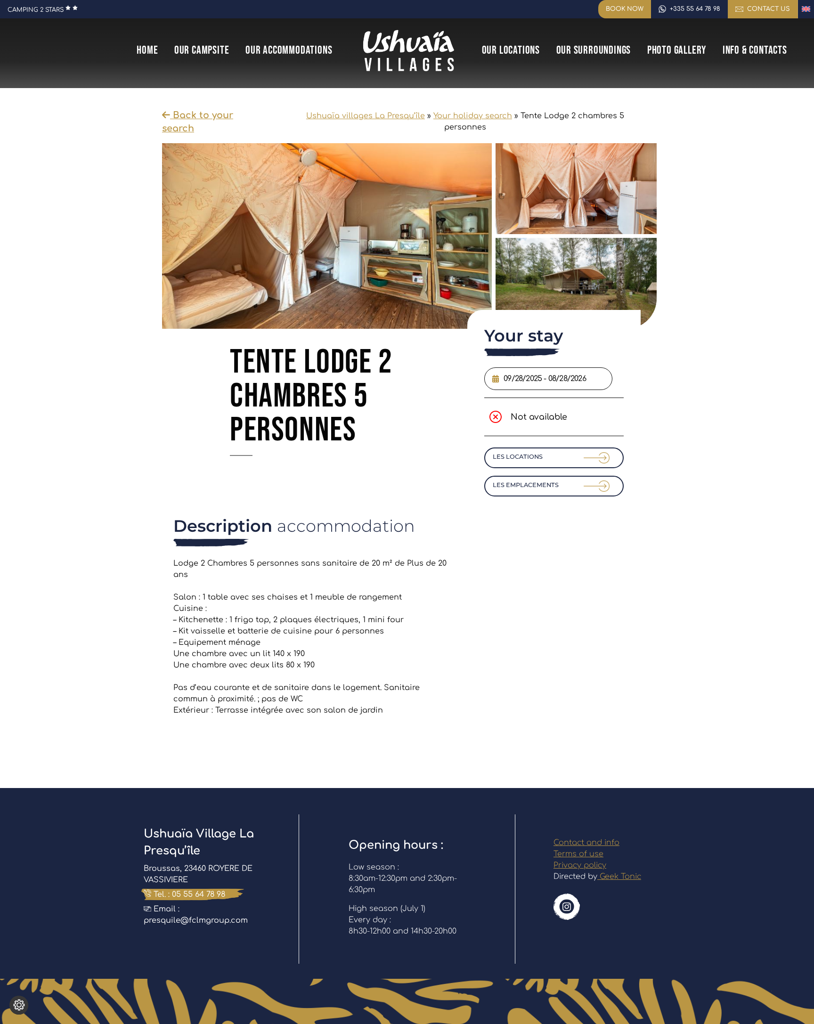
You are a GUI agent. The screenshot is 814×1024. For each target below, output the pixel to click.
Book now (624, 9)
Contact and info (586, 842)
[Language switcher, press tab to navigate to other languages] (806, 9)
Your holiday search (472, 116)
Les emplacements (526, 484)
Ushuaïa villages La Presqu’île (365, 116)
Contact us (768, 9)
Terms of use (578, 854)
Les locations (518, 456)
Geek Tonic (619, 876)
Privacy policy (580, 865)
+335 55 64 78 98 (695, 9)
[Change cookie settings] (18, 1005)
